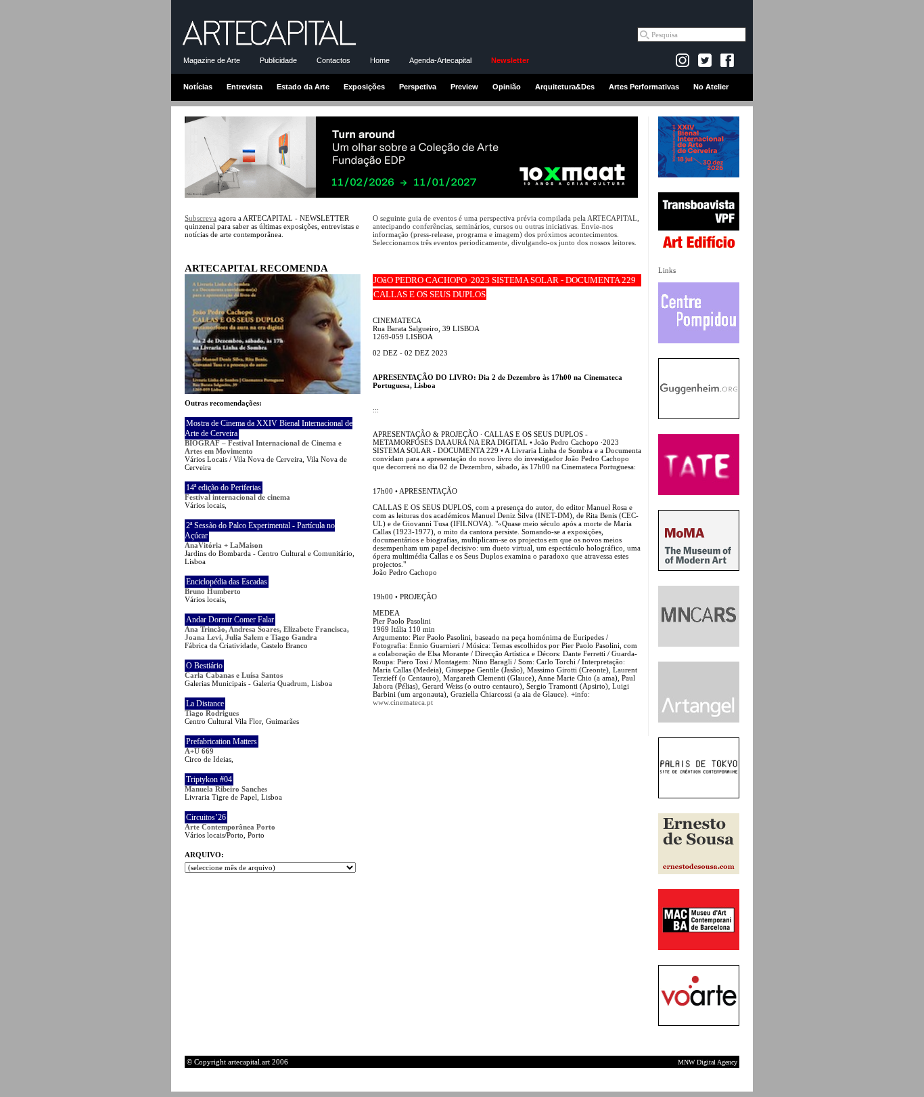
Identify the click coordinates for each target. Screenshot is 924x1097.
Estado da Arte (303, 87)
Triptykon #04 (209, 779)
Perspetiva (417, 87)
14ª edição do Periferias (223, 487)
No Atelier (711, 87)
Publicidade (278, 60)
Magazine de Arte (211, 60)
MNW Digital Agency (707, 1062)
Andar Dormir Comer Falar (230, 619)
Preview (464, 87)
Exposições (364, 87)
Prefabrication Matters (221, 741)
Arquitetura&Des (565, 87)
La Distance (205, 703)
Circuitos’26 (206, 817)
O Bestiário (204, 665)
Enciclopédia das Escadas (226, 581)
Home (380, 60)
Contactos (333, 60)
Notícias (197, 87)
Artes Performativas (644, 87)
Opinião (506, 87)
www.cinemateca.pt (403, 702)
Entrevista (244, 87)
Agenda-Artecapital (440, 60)
